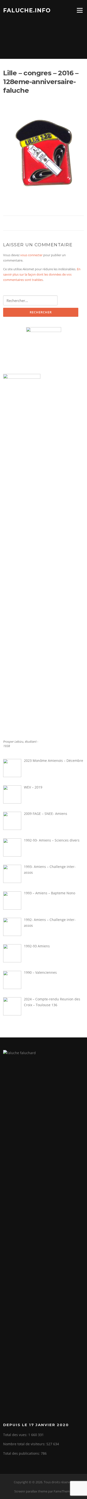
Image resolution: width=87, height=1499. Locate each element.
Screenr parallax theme (30, 1491)
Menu (79, 10)
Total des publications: (22, 1453)
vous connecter (31, 255)
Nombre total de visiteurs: (24, 1444)
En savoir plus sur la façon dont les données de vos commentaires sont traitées (41, 274)
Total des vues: (15, 1434)
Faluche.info (27, 10)
